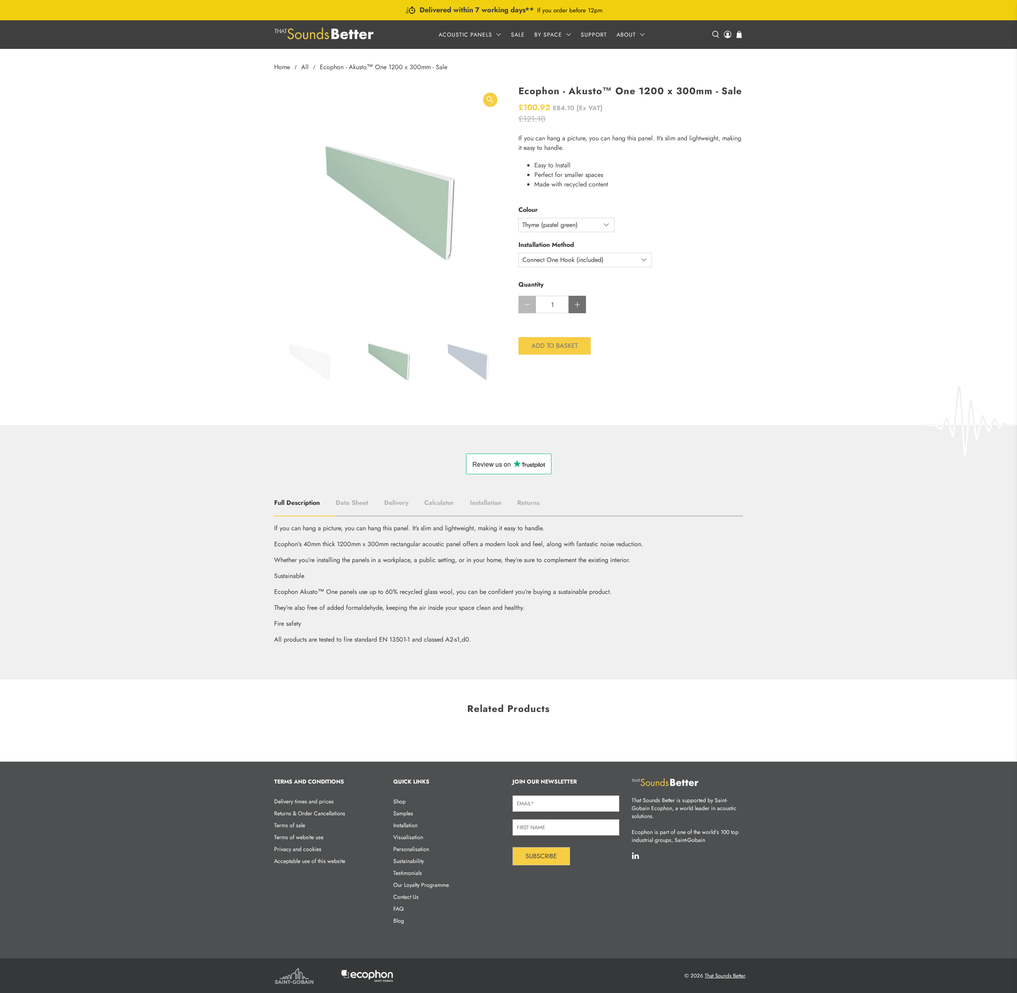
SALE (518, 35)
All (305, 67)
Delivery (396, 502)
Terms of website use (298, 837)
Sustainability (408, 861)
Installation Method (546, 244)
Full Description (297, 502)
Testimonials (407, 873)
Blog (398, 921)
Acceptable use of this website (309, 861)
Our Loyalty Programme (421, 885)
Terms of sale (289, 825)
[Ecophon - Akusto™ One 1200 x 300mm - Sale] (389, 200)
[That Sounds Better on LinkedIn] (635, 858)
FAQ (398, 909)
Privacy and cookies (297, 849)
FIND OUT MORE (579, 11)
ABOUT (626, 35)
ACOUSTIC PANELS (465, 35)
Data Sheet (352, 502)
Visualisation (408, 837)
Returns (528, 502)
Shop (399, 801)
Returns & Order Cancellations (309, 813)
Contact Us (406, 897)
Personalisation (411, 849)
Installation (485, 502)
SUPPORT (594, 35)
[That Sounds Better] (323, 35)
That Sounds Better (725, 975)
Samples (403, 813)
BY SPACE (548, 35)
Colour (528, 209)
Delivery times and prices (304, 801)
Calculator (439, 502)
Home (282, 67)
